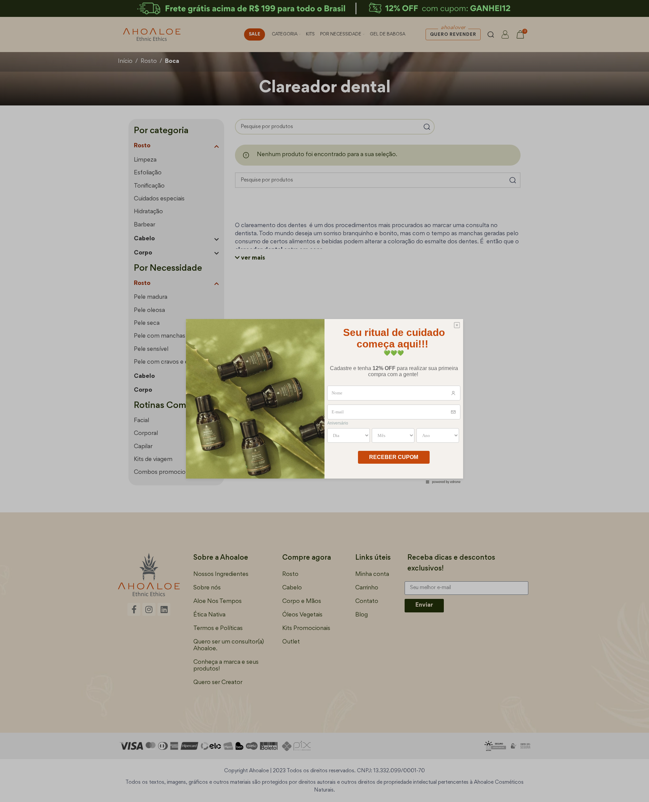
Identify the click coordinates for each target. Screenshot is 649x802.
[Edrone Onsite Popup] (324, 401)
